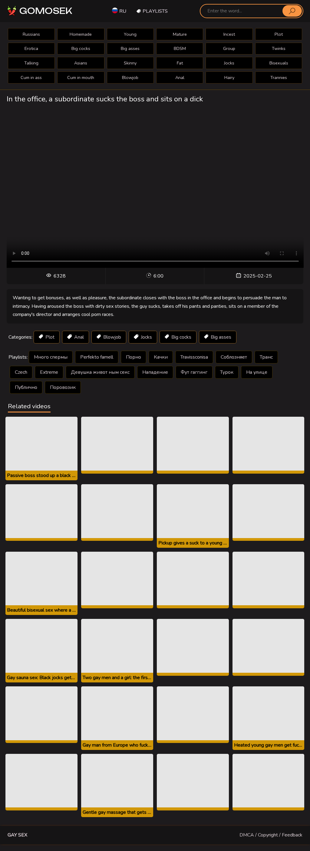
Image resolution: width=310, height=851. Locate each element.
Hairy (229, 77)
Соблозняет (234, 357)
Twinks (278, 48)
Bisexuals (278, 63)
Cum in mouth (80, 77)
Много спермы (51, 357)
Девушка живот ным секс (100, 372)
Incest (229, 34)
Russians (31, 34)
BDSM (180, 48)
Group (229, 48)
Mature (180, 34)
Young (130, 34)
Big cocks (80, 48)
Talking (31, 63)
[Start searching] (292, 11)
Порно (133, 357)
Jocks (229, 63)
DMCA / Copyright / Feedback (270, 835)
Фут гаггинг (194, 372)
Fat (180, 63)
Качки (161, 357)
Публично (26, 387)
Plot (279, 34)
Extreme (49, 372)
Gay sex (17, 835)
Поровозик (63, 387)
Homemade (81, 34)
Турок (226, 372)
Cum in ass (31, 77)
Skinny (130, 63)
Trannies (278, 77)
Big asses (130, 48)
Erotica (31, 48)
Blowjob (130, 77)
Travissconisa (194, 357)
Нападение (155, 372)
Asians (80, 63)
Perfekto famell (96, 357)
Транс (266, 357)
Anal (179, 77)
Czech (21, 372)
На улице (256, 372)
